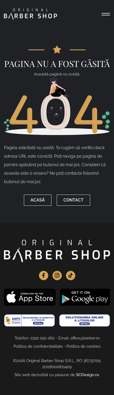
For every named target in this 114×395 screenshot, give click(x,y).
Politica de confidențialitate (38, 346)
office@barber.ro (85, 338)
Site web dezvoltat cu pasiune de (56, 374)
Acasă (37, 200)
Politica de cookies (83, 346)
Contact (73, 200)
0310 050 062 (42, 338)
